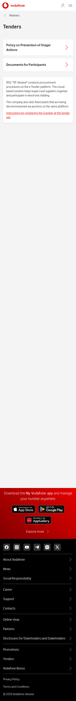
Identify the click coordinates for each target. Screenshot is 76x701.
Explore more (35, 531)
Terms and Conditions (16, 686)
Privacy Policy (11, 679)
